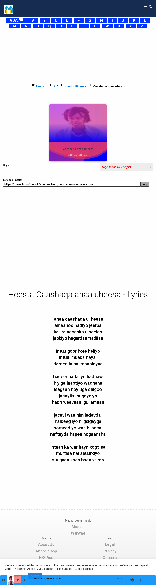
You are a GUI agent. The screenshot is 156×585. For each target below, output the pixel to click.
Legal (110, 544)
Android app (46, 551)
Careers (110, 557)
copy (145, 184)
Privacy (109, 551)
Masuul (78, 526)
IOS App (46, 557)
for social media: (12, 180)
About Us (46, 544)
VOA (16, 20)
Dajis (6, 165)
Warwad (78, 533)
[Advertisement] (78, 55)
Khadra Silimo (74, 86)
